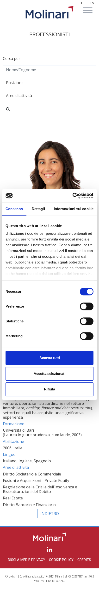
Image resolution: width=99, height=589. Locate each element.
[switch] (86, 306)
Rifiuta (49, 389)
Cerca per (11, 58)
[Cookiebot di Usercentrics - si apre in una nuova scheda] (72, 196)
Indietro (49, 513)
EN (92, 3)
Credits (84, 560)
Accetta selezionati (49, 374)
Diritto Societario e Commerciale (32, 474)
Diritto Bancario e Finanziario (29, 504)
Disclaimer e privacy (26, 560)
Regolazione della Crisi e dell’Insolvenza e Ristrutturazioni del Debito (40, 489)
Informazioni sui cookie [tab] (73, 209)
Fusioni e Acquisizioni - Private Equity (36, 480)
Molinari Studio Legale (49, 12)
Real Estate (13, 498)
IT (82, 3)
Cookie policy (61, 560)
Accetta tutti (49, 358)
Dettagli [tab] (38, 209)
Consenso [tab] (14, 209)
